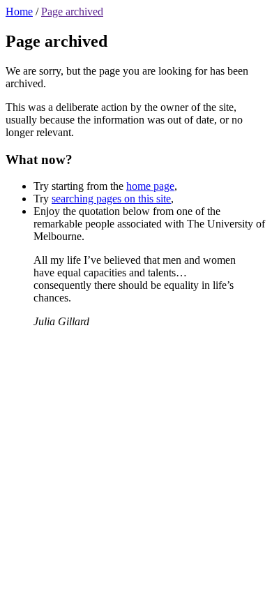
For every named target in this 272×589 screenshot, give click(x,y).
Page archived (72, 11)
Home (19, 11)
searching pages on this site (111, 198)
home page (150, 186)
